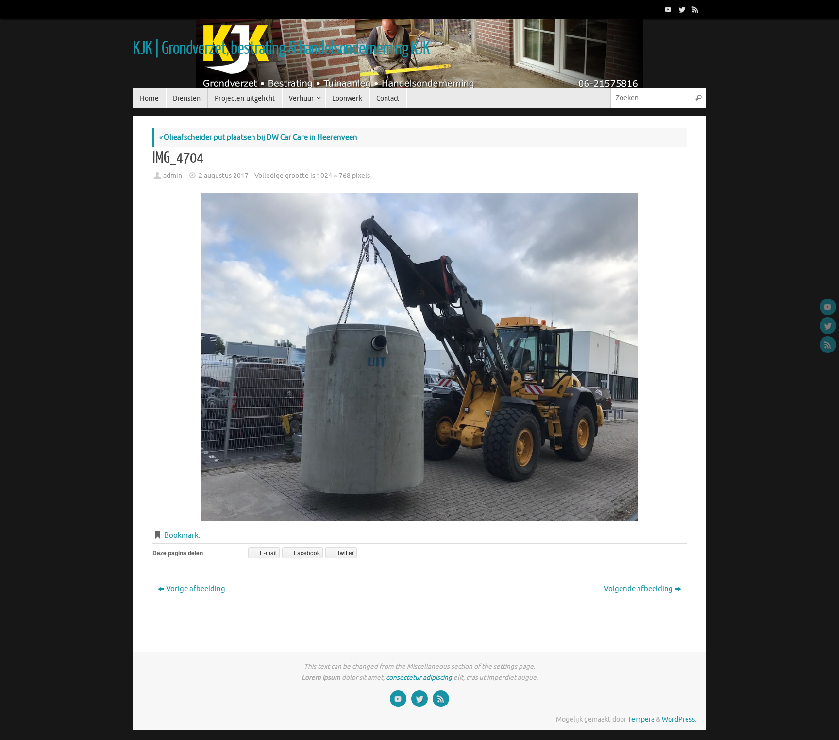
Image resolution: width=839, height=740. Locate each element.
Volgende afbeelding (638, 589)
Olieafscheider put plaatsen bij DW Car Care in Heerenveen (258, 137)
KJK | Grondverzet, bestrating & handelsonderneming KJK (281, 48)
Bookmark (181, 535)
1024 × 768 (334, 176)
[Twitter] (681, 9)
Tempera (641, 719)
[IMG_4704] (419, 357)
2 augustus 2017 (224, 176)
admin (172, 176)
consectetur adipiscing (419, 677)
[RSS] (694, 9)
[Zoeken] (698, 98)
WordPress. (679, 719)
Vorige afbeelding (195, 589)
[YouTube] (667, 9)
